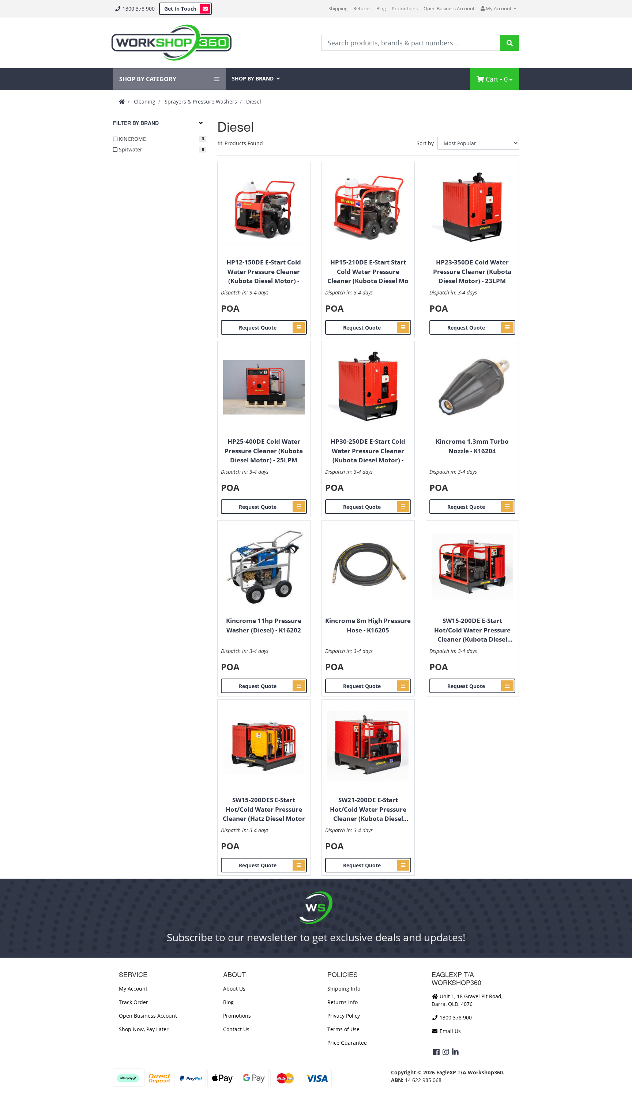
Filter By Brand (136, 123)
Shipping (337, 8)
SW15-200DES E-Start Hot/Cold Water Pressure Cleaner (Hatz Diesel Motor (264, 809)
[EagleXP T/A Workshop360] (171, 43)
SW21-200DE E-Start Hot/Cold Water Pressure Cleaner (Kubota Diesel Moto (368, 809)
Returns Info (342, 1002)
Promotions (405, 8)
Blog (381, 8)
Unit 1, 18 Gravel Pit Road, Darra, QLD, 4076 (467, 1000)
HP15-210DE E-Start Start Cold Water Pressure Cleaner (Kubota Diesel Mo (368, 271)
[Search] (509, 43)
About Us (234, 988)
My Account (133, 988)
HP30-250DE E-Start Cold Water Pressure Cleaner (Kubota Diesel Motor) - (368, 450)
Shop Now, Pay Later (144, 1029)
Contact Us (236, 1029)
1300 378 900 (138, 8)
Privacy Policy (343, 1015)
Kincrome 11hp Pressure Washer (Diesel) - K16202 (263, 625)
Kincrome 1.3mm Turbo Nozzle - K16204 (472, 446)
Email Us (449, 1031)
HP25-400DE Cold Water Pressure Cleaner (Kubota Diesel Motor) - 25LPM (264, 450)
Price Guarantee (347, 1042)
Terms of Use (343, 1029)
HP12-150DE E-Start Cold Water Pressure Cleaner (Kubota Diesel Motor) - (263, 271)
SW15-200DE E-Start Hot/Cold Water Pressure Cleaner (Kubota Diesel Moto (472, 630)
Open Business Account (449, 8)
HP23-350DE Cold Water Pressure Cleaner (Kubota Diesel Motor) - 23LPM (472, 271)
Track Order (133, 1002)
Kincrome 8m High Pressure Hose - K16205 (368, 625)
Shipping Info (343, 988)
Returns (361, 8)
